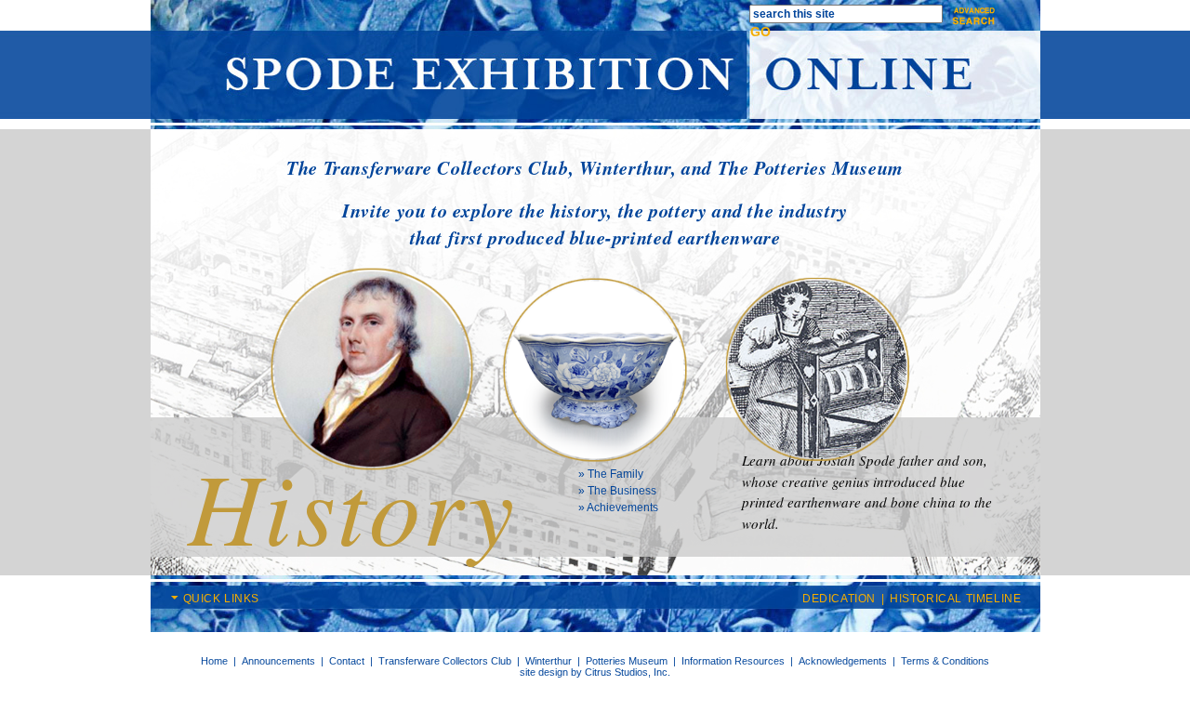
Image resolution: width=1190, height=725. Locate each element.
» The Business (617, 490)
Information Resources (733, 660)
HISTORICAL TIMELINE (955, 598)
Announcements (278, 660)
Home (214, 660)
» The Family (610, 474)
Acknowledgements (843, 660)
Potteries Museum (627, 660)
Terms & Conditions (945, 660)
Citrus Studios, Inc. (627, 672)
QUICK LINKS (221, 598)
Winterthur (548, 660)
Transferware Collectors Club (444, 660)
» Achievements (618, 507)
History (353, 504)
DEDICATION (839, 598)
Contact (346, 660)
